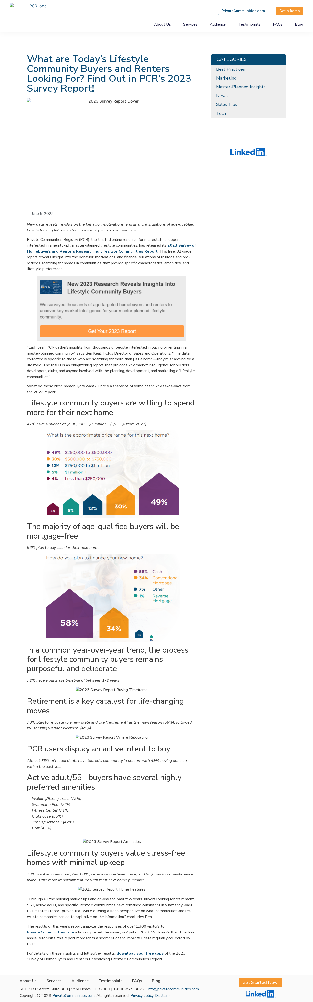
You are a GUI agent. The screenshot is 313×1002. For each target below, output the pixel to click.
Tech (221, 113)
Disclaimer (164, 995)
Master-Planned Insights (241, 87)
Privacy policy (141, 995)
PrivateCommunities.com (73, 995)
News (222, 96)
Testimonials (249, 24)
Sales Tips (226, 104)
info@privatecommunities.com (173, 989)
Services (190, 24)
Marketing (226, 78)
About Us (162, 24)
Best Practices (230, 69)
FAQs (278, 24)
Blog (299, 24)
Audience (218, 24)
